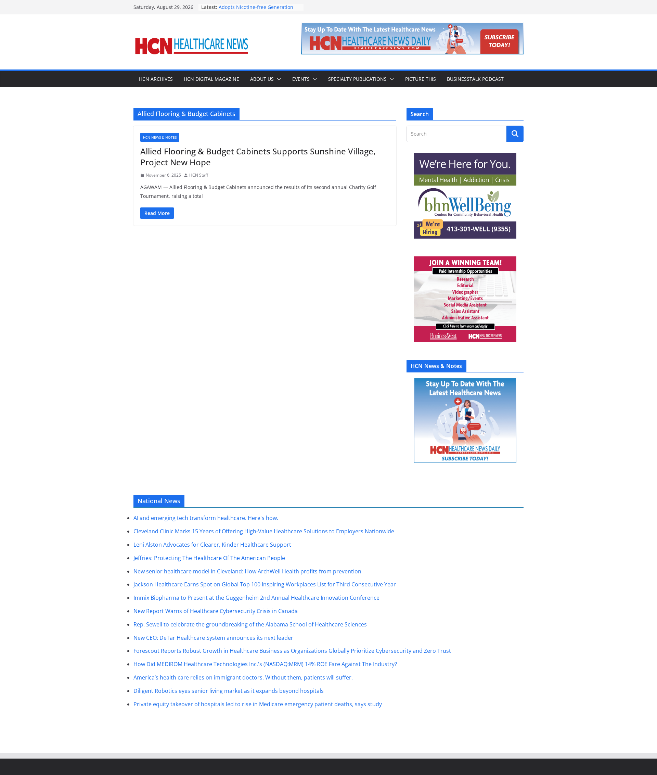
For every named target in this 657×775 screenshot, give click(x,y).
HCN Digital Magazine (211, 79)
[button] (277, 79)
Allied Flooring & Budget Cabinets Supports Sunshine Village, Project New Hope (257, 156)
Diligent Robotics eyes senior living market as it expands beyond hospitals (228, 691)
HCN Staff (198, 175)
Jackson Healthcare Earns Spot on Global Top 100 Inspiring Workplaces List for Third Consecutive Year (264, 584)
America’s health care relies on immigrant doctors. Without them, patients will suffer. (243, 677)
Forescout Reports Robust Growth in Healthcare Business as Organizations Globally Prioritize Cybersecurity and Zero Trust (292, 651)
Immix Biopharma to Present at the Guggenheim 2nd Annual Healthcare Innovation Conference (256, 597)
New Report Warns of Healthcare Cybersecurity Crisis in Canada (215, 611)
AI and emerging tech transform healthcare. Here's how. (205, 518)
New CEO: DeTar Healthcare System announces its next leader (213, 637)
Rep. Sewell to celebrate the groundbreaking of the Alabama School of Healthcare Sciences (250, 624)
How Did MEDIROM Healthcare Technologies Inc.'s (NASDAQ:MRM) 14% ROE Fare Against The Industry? (265, 664)
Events (301, 79)
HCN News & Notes (160, 137)
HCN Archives (156, 79)
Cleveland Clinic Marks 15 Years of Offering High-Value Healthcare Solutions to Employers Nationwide (263, 531)
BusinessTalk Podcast (475, 79)
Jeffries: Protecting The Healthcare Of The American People (209, 558)
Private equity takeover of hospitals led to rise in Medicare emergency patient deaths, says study (257, 704)
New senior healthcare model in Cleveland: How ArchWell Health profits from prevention (247, 571)
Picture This (420, 79)
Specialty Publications (357, 79)
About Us (262, 79)
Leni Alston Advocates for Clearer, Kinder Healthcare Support (212, 544)
